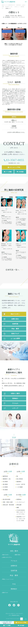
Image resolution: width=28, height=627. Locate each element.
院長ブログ (15, 333)
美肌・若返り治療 (8, 502)
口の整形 (5, 487)
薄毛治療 (19, 504)
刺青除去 (19, 499)
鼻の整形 (5, 484)
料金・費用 (15, 328)
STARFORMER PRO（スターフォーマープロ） (21, 512)
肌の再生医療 (6, 499)
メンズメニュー (21, 502)
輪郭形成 (5, 476)
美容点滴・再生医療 (8, 504)
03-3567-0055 (15, 160)
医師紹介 (15, 398)
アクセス (15, 403)
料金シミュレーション (8, 579)
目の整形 (5, 481)
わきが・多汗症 (21, 484)
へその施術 (20, 487)
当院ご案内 (14, 551)
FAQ (14, 584)
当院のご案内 (15, 393)
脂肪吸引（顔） (9, 6)
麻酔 (18, 507)
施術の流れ (18, 554)
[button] (6, 242)
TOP (21, 619)
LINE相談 (21, 625)
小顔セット (14, 120)
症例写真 (18, 5)
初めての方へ (15, 314)
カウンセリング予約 (21, 622)
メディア (15, 408)
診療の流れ (15, 319)
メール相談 (8, 625)
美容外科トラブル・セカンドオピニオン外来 (21, 518)
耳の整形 (5, 489)
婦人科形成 (20, 479)
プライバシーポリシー (10, 613)
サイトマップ (19, 613)
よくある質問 (15, 338)
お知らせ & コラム (7, 557)
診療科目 (14, 566)
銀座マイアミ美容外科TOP (8, 5)
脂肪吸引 (19, 481)
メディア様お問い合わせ (14, 615)
